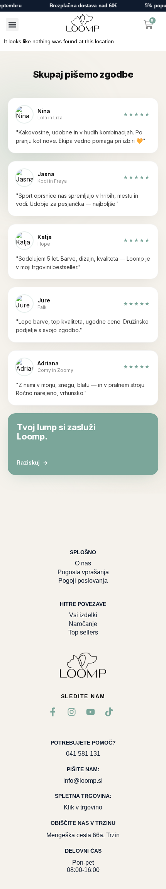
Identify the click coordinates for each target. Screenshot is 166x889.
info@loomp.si (83, 780)
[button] (12, 24)
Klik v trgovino (83, 807)
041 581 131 (83, 753)
